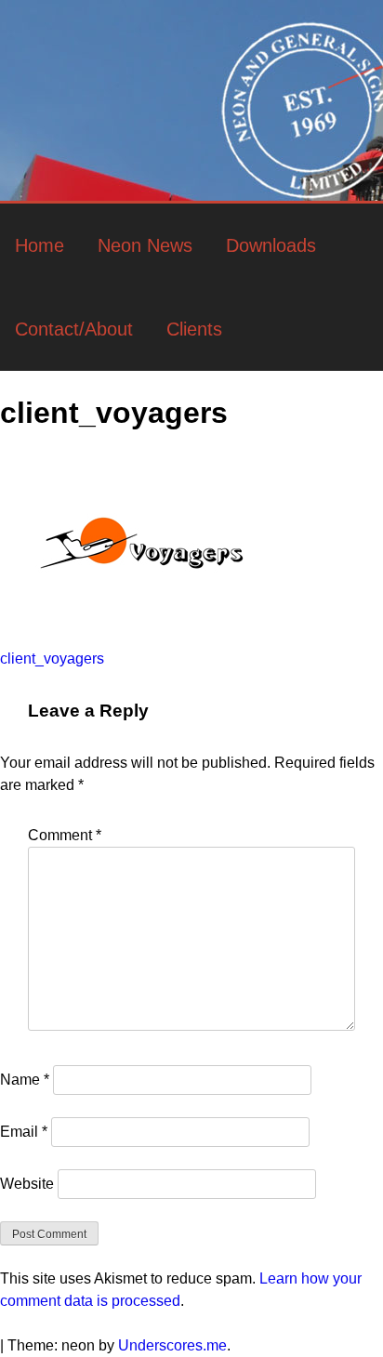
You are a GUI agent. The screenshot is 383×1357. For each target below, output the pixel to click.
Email (23, 1132)
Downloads (271, 245)
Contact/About (74, 329)
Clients (194, 329)
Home (39, 245)
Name (24, 1079)
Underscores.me (172, 1345)
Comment (64, 835)
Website (27, 1184)
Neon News (145, 245)
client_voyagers (52, 658)
